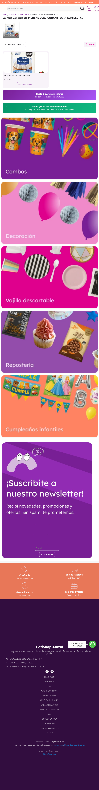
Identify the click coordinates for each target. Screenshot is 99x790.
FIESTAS (49, 686)
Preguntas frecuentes (49, 728)
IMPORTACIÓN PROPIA (49, 691)
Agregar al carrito (25, 84)
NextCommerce (49, 754)
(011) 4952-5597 (88, 8)
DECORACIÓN (49, 723)
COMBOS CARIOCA (49, 719)
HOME (5, 14)
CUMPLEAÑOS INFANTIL (49, 700)
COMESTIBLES (24, 14)
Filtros (92, 44)
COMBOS (49, 714)
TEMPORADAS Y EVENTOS (49, 710)
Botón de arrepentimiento (74, 744)
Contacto (49, 732)
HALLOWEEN (49, 677)
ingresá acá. (58, 744)
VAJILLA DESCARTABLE (49, 705)
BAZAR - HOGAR (49, 695)
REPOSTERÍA (13, 14)
